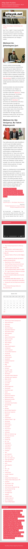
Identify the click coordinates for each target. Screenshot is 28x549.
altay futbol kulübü (9, 331)
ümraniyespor (8, 490)
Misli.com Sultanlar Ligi (10, 434)
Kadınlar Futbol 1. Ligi (10, 419)
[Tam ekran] (23, 236)
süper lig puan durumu (8, 536)
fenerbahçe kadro (7, 520)
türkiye (6, 476)
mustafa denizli (7, 528)
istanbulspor (8, 417)
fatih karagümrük (9, 386)
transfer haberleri (9, 474)
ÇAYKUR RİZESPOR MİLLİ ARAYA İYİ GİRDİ (14, 269)
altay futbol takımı (7, 512)
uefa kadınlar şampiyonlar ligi (12, 487)
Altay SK (7, 335)
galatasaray (7, 393)
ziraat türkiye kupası (10, 501)
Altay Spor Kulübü (9, 3)
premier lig (7, 439)
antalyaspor (8, 348)
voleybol (7, 494)
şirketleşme (5, 194)
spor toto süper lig (7, 532)
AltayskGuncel (17, 211)
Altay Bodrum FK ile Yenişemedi (12, 262)
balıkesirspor (8, 355)
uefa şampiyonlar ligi (10, 489)
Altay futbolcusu (19, 510)
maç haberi (15, 526)
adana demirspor (9, 322)
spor (10, 194)
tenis (6, 463)
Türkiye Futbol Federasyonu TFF (12, 479)
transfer (5, 538)
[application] (14, 231)
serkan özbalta (13, 528)
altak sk (5, 510)
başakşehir (7, 359)
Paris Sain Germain (9, 436)
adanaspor (7, 324)
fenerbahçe (7, 388)
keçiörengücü (8, 425)
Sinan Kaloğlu (19, 528)
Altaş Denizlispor (7, 78)
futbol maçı (13, 522)
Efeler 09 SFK (8, 379)
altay (8, 510)
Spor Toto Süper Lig (9, 458)
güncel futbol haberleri (8, 214)
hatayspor (7, 414)
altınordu (7, 344)
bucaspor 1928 (8, 370)
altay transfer (8, 340)
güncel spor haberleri (18, 214)
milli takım (7, 432)
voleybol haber (8, 496)
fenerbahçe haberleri (13, 518)
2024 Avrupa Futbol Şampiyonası (13, 320)
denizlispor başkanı (12, 188)
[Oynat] (5, 236)
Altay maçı (14, 512)
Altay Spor (15, 514)
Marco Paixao (6, 526)
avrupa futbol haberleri (10, 351)
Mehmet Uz (17, 92)
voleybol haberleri (9, 498)
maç (11, 526)
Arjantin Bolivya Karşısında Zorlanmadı (14, 264)
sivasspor (7, 450)
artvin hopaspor (9, 350)
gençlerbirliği (8, 404)
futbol (4, 192)
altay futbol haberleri (10, 329)
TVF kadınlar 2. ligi (9, 483)
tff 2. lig (6, 470)
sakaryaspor (8, 447)
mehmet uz (20, 192)
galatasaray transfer (10, 399)
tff (5, 467)
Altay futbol (12, 510)
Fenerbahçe (6, 518)
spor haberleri (14, 194)
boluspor (7, 368)
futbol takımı (18, 522)
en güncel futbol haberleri (17, 190)
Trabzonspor (20, 536)
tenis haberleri (8, 465)
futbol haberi (21, 520)
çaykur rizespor (8, 372)
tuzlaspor (7, 481)
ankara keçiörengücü (10, 346)
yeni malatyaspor (9, 500)
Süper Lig (13, 532)
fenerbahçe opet (9, 390)
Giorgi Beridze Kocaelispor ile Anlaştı (14, 266)
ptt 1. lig (5, 216)
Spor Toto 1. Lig (17, 216)
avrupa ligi (7, 353)
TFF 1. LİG (7, 468)
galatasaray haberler (10, 395)
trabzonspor (8, 472)
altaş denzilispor (6, 213)
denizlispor (5, 188)
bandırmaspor (8, 357)
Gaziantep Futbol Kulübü (11, 403)
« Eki (4, 311)
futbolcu (15, 192)
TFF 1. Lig (5, 196)
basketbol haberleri (9, 361)
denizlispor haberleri (7, 190)
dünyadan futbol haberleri (11, 375)
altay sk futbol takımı (10, 337)
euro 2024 (7, 383)
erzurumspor (8, 381)
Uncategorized (8, 492)
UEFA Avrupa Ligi (9, 485)
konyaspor (7, 426)
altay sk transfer (9, 339)
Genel (23, 213)
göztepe (7, 408)
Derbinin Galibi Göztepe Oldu (12, 267)
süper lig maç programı (16, 534)
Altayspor (19, 514)
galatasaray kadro (9, 397)
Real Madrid (8, 443)
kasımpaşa (7, 421)
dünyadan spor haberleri (11, 377)
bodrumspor (8, 366)
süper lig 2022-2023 (20, 532)
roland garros (8, 445)
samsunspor (8, 448)
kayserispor (7, 423)
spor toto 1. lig (21, 194)
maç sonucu (8, 428)
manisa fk (7, 430)
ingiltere (7, 415)
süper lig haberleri (9, 459)
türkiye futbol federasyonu (11, 478)
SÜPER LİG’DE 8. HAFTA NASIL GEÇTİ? (14, 249)
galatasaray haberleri (13, 524)
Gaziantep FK (8, 401)
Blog (12, 213)
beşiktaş (7, 362)
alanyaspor (7, 326)
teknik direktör (8, 461)
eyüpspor (7, 384)
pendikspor (7, 437)
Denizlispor (15, 100)
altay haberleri (8, 333)
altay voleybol (8, 342)
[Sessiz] (21, 236)
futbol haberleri (10, 192)
